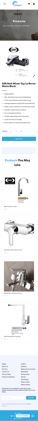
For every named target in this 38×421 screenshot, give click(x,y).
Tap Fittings (10, 26)
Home (4, 26)
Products (24, 366)
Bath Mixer (26, 26)
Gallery (23, 364)
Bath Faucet (18, 26)
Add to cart (19, 139)
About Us (5, 366)
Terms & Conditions (8, 377)
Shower (23, 377)
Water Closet (25, 382)
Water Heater (25, 384)
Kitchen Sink (25, 374)
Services (4, 369)
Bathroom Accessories (28, 369)
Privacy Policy (6, 374)
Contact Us (5, 371)
